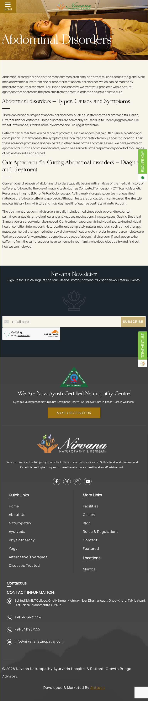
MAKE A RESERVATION (74, 413)
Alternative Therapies (28, 557)
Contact (90, 540)
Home (14, 506)
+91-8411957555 (27, 629)
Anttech (97, 687)
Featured (91, 548)
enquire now (142, 161)
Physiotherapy (22, 540)
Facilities (91, 506)
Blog (87, 523)
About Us (17, 514)
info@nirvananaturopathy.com (39, 641)
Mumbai (90, 569)
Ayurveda (17, 531)
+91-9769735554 (28, 617)
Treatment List (142, 345)
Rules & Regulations (101, 531)
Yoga (13, 548)
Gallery (89, 514)
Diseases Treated (24, 565)
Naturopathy (20, 523)
